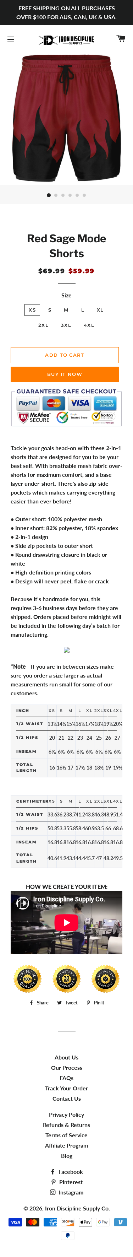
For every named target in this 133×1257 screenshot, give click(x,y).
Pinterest (70, 1181)
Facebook (70, 1171)
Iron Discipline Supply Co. (77, 1208)
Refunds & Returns (66, 1124)
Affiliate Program (66, 1145)
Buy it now (64, 374)
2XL (43, 325)
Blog (66, 1155)
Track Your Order (66, 1088)
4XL (89, 325)
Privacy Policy (66, 1114)
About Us (66, 1057)
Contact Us (66, 1098)
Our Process (66, 1067)
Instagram (70, 1192)
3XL (66, 325)
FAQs (66, 1077)
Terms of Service (66, 1135)
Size (66, 295)
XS (32, 310)
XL (100, 310)
